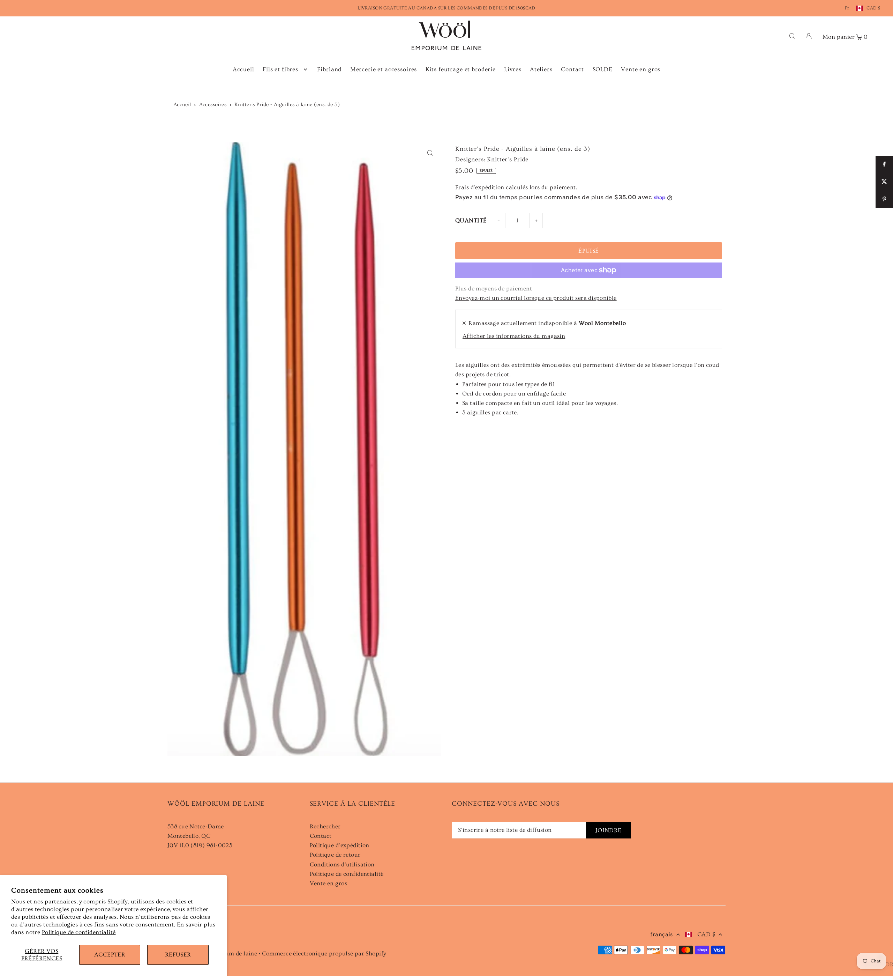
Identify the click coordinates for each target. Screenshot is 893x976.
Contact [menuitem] (572, 69)
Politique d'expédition (339, 845)
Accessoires (213, 105)
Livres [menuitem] (512, 69)
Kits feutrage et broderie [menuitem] (461, 69)
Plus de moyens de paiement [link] (493, 288)
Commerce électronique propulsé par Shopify (324, 953)
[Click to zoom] (430, 153)
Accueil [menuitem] (243, 69)
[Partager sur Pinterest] (884, 199)
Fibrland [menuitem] (329, 69)
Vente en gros (328, 883)
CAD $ (873, 8)
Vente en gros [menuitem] (640, 69)
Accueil (182, 105)
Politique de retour (335, 854)
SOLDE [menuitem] (603, 69)
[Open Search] (792, 35)
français (661, 934)
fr (847, 8)
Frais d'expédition (479, 187)
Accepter (109, 954)
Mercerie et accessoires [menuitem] (383, 69)
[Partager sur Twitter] (884, 182)
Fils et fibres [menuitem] (280, 69)
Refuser (178, 954)
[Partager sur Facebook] (884, 164)
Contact (321, 836)
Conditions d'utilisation (342, 864)
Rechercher (325, 826)
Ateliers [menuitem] (541, 69)
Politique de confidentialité (79, 932)
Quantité (471, 220)
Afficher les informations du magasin (514, 336)
